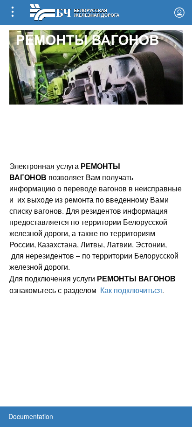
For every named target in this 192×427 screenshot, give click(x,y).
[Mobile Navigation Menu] (12, 12)
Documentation (30, 416)
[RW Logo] (74, 11)
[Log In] (179, 12)
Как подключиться (131, 290)
